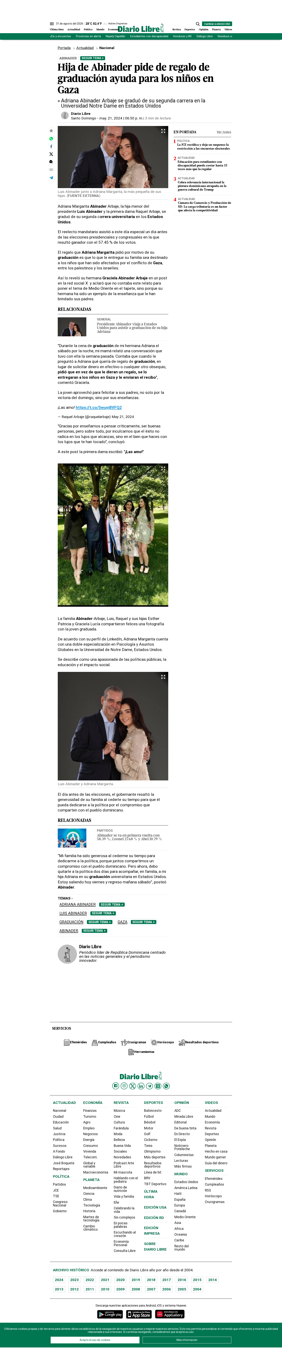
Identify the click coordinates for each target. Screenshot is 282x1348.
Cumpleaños (214, 1184)
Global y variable (89, 1165)
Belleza (119, 1140)
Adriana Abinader (77, 905)
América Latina (185, 1188)
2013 (59, 1289)
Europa (179, 1205)
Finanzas (90, 1111)
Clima (87, 1200)
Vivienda (89, 1151)
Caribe (179, 1240)
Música (119, 1111)
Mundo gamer (215, 1157)
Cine (117, 1116)
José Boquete (63, 1163)
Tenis (148, 1146)
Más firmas (183, 1166)
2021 (105, 1280)
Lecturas (181, 1161)
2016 (182, 1280)
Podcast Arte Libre (124, 1165)
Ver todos (224, 132)
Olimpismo (152, 1151)
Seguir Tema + (93, 58)
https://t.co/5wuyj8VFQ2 (99, 407)
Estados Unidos (186, 1182)
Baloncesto (153, 1111)
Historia (89, 1211)
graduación (71, 922)
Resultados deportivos (153, 1165)
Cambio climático (90, 1228)
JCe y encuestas (60, 36)
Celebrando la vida (124, 1210)
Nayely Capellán (115, 36)
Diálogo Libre (205, 36)
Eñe (116, 1202)
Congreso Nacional (60, 1203)
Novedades (122, 1157)
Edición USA (155, 1207)
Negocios (90, 1134)
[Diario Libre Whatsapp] (166, 1086)
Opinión (203, 29)
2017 (166, 1280)
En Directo (182, 1134)
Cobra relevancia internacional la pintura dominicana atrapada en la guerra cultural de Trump (202, 186)
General (104, 319)
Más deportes (155, 1157)
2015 (197, 1280)
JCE (56, 1190)
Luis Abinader (73, 913)
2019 (136, 1280)
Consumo (90, 1146)
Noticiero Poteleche (182, 1147)
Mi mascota (123, 1172)
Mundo (100, 29)
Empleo (89, 1128)
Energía (88, 1140)
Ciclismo (150, 1140)
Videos (228, 29)
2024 (59, 1280)
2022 (90, 1280)
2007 (151, 1289)
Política (88, 29)
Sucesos (60, 1146)
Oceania (180, 1234)
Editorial (180, 1122)
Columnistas (184, 1155)
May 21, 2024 (123, 417)
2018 (151, 1280)
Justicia (59, 1134)
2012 (74, 1289)
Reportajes (61, 1169)
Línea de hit (152, 1172)
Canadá (180, 1211)
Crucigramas (215, 1202)
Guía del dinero (216, 1163)
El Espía (180, 1140)
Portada (64, 48)
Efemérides (214, 1179)
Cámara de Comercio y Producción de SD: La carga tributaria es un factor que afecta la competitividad (204, 207)
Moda (118, 1134)
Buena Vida (122, 1146)
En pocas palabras (121, 1225)
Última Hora (57, 29)
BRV (147, 1178)
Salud (57, 1128)
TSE (56, 1196)
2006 (166, 1289)
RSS (208, 1190)
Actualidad (73, 29)
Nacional (59, 1111)
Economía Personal (121, 1243)
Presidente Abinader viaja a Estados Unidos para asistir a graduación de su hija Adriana (132, 328)
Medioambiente (95, 1188)
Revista (176, 29)
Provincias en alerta (88, 36)
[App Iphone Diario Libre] (139, 1314)
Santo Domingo (83, 118)
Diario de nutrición (120, 1189)
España (180, 1200)
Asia (177, 1223)
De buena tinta (185, 1128)
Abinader (68, 931)
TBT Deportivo (155, 1184)
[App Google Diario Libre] (110, 1314)
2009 (120, 1289)
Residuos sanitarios (230, 36)
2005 (182, 1289)
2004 (197, 1289)
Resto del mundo (181, 1248)
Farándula (121, 1128)
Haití (177, 1194)
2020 (120, 1280)
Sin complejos (124, 1217)
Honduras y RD (182, 36)
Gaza (122, 922)
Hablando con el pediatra (126, 1179)
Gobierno (60, 1211)
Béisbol (149, 1122)
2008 (136, 1289)
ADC (177, 1111)
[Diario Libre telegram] (149, 1086)
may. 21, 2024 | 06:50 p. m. (121, 118)
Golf (147, 1134)
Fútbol (149, 1116)
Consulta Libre (125, 1251)
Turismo (89, 1116)
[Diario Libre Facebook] (115, 1085)
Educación (61, 1122)
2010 (105, 1289)
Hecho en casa (216, 1151)
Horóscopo (213, 1196)
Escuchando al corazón (125, 1234)
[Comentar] (51, 162)
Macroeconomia (95, 1172)
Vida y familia (124, 1196)
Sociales (120, 1151)
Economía (114, 29)
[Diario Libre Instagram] (124, 1085)
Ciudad (58, 1116)
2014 (212, 1280)
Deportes (190, 29)
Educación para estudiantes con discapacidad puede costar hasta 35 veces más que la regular (202, 165)
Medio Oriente (185, 1217)
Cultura (119, 1122)
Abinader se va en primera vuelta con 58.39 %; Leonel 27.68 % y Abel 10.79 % (129, 837)
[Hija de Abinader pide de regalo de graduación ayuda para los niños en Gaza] (51, 138)
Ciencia (88, 1194)
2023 (74, 1280)
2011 (90, 1289)
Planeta (216, 29)
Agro (86, 1122)
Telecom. (90, 1157)
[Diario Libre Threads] (157, 1086)
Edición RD (154, 1218)
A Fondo (59, 1151)
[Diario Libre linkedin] (141, 1086)
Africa (179, 1229)
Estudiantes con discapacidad (149, 36)
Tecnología (91, 1205)
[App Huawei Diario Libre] (169, 1314)
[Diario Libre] (141, 27)
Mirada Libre (183, 1116)
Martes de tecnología (91, 1218)
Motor (148, 1128)
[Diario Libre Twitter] (132, 1086)
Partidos (105, 830)
